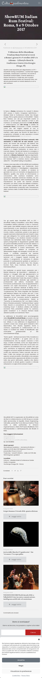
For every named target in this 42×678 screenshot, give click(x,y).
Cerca (33, 632)
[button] (39, 639)
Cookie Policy (16, 675)
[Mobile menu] (39, 3)
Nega (21, 666)
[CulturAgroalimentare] (14, 3)
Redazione (18, 48)
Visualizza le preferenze (21, 671)
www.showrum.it (25, 136)
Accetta (21, 660)
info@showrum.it (9, 438)
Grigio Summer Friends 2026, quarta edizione (20, 511)
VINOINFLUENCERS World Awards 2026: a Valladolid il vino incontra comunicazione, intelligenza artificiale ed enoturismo (19, 597)
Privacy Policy (25, 675)
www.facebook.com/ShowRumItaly (15, 440)
